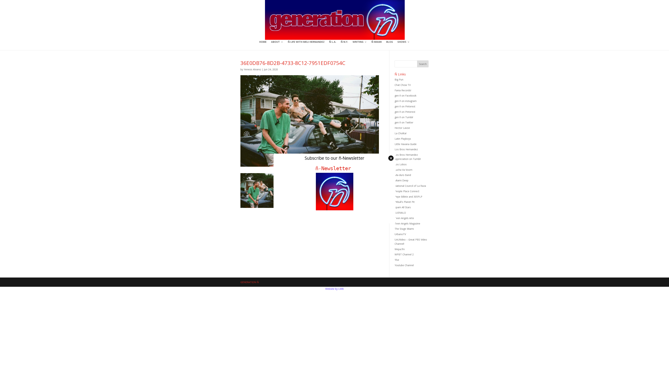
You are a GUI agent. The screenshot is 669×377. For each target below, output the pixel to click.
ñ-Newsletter (334, 168)
